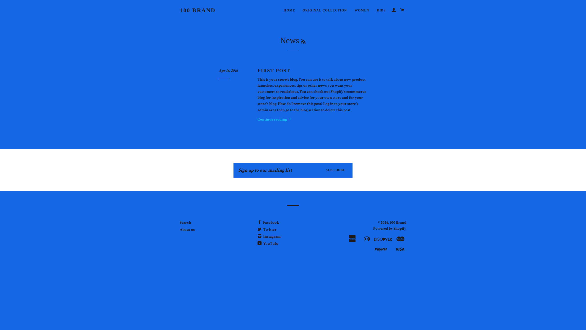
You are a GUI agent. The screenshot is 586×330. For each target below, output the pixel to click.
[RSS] (303, 41)
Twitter (269, 229)
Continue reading (273, 119)
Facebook (270, 222)
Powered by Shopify (389, 228)
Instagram (272, 236)
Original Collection (325, 10)
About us (187, 229)
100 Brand (198, 10)
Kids (381, 10)
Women (362, 10)
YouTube (271, 243)
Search (185, 222)
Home (289, 10)
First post (274, 70)
